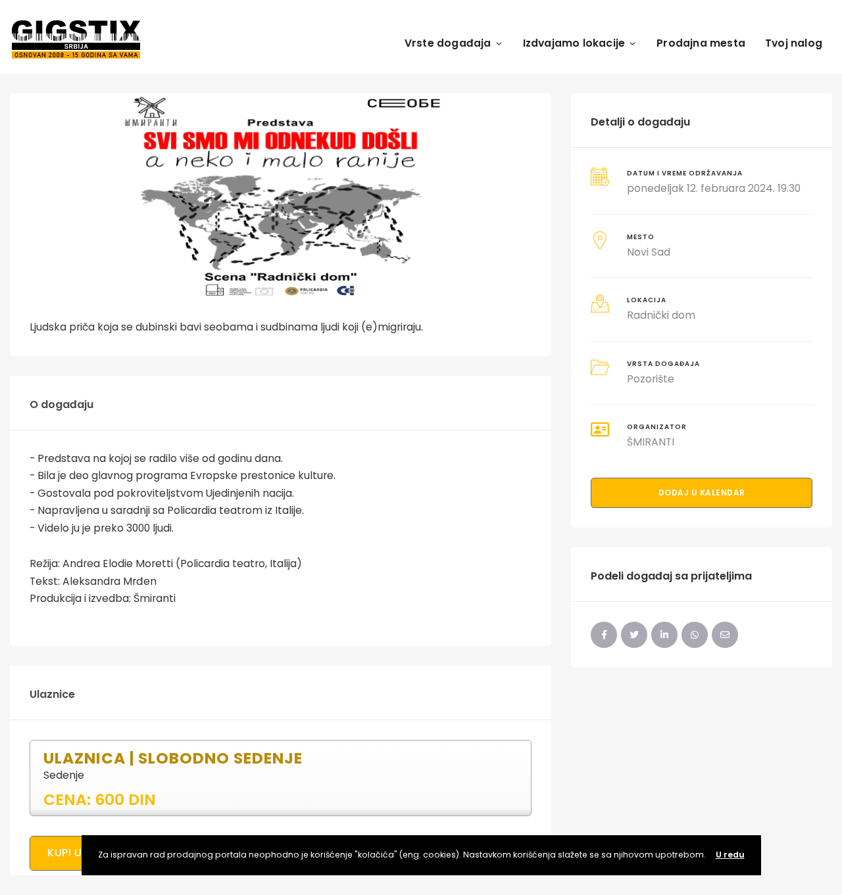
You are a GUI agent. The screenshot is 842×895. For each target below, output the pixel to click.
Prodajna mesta (700, 43)
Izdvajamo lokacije (574, 43)
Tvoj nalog (793, 43)
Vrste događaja (448, 43)
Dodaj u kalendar (701, 492)
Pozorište (650, 379)
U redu (730, 854)
